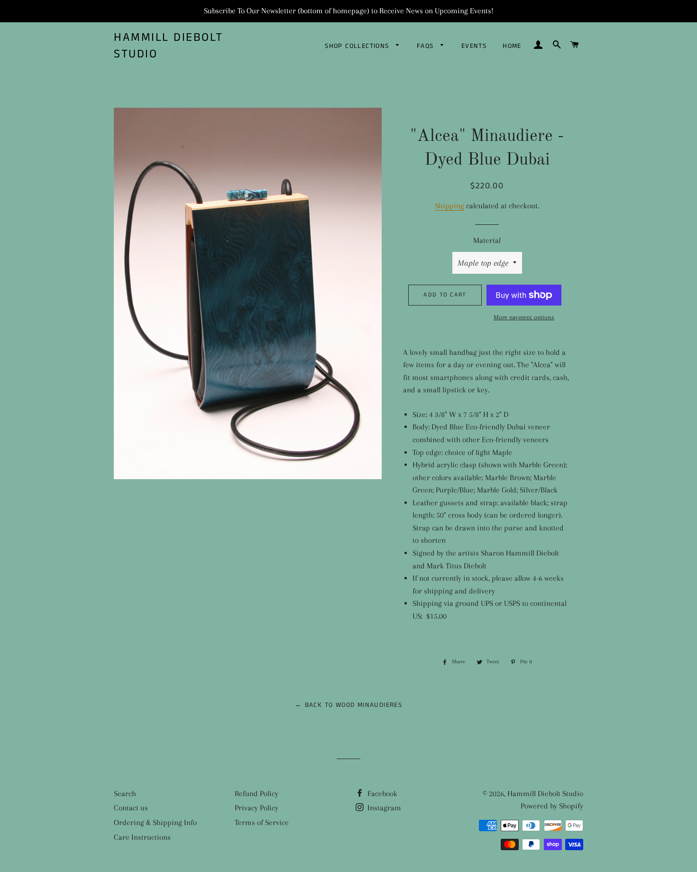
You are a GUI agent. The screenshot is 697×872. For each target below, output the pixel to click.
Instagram (383, 807)
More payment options (524, 317)
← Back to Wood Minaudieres (348, 705)
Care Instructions (142, 837)
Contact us (131, 807)
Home (512, 46)
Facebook (381, 793)
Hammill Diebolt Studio (168, 46)
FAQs (426, 46)
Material (487, 240)
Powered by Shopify (552, 805)
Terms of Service (262, 822)
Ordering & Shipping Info (155, 822)
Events (473, 46)
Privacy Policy (256, 807)
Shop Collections (358, 46)
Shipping (449, 205)
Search (125, 793)
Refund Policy (256, 793)
